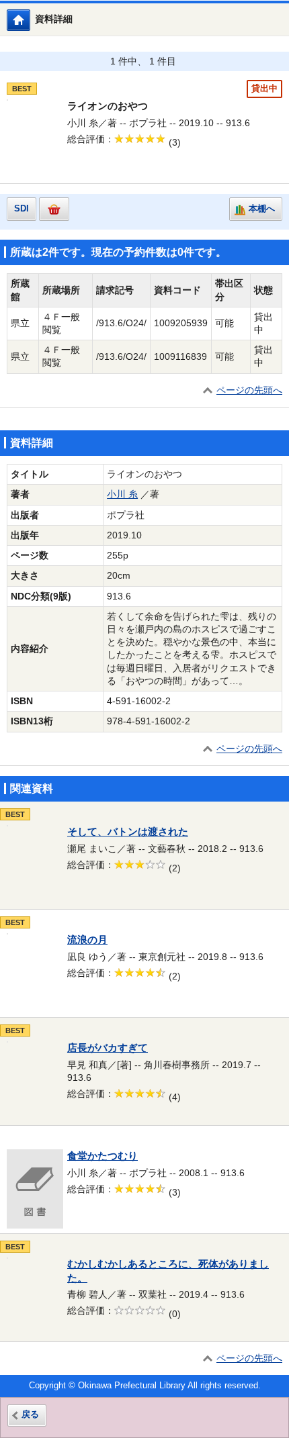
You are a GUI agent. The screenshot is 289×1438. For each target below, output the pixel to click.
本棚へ (262, 208)
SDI (21, 208)
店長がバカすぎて (107, 1048)
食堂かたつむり (102, 1156)
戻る (30, 1414)
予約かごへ (54, 209)
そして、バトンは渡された (127, 831)
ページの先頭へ (249, 390)
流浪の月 (87, 939)
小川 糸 (122, 494)
